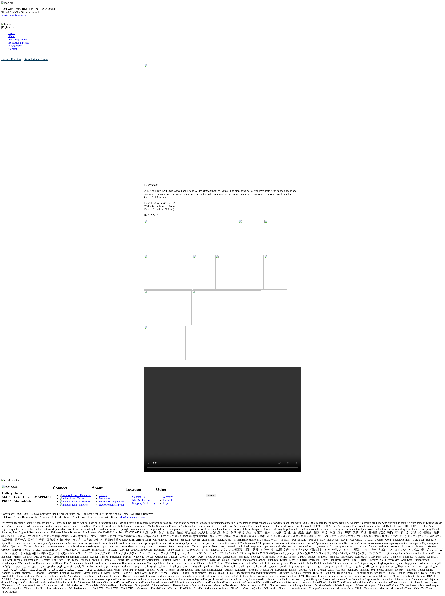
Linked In (83, 501)
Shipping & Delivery (143, 503)
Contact (12, 48)
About (11, 36)
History (103, 495)
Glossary (168, 496)
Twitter (80, 498)
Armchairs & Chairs (36, 59)
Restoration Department (112, 501)
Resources (104, 498)
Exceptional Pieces (18, 42)
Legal (166, 503)
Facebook (84, 495)
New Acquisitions (18, 39)
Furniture (16, 59)
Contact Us (138, 496)
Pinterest (82, 504)
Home (11, 33)
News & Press (16, 45)
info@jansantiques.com (14, 15)
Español (167, 499)
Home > (6, 59)
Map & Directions (142, 499)
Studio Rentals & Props (111, 504)
